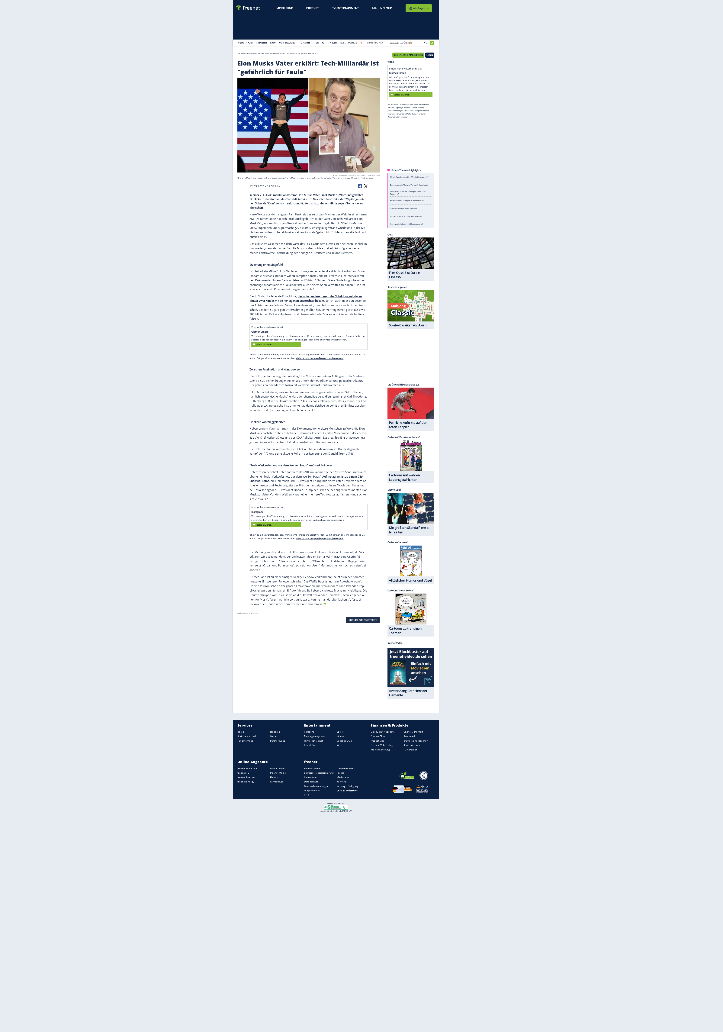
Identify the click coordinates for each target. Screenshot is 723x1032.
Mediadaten (343, 777)
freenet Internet (246, 777)
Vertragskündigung (347, 786)
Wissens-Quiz (344, 740)
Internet (312, 8)
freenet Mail (377, 740)
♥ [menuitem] (361, 42)
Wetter (274, 736)
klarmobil (275, 777)
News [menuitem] (241, 42)
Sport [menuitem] (249, 42)
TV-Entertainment (345, 8)
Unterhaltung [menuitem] (287, 42)
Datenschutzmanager (316, 786)
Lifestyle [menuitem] (305, 42)
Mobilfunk (284, 8)
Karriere (341, 781)
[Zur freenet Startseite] (248, 8)
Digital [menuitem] (320, 42)
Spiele (340, 731)
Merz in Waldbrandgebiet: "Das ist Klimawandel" (409, 177)
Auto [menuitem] (273, 42)
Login (429, 55)
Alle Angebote (421, 8)
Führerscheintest (313, 740)
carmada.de (277, 781)
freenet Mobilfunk (247, 768)
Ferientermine (245, 740)
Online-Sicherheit (413, 731)
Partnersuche (277, 740)
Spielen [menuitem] (333, 42)
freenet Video (277, 768)
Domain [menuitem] (352, 42)
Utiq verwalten (312, 790)
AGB (306, 795)
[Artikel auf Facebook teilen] (360, 186)
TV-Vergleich (410, 749)
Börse (240, 731)
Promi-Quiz (310, 745)
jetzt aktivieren (264, 344)
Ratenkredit (409, 736)
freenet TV (243, 772)
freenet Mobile (278, 772)
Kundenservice (312, 768)
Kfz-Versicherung (380, 749)
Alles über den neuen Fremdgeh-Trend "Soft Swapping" (408, 192)
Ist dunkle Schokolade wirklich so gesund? (406, 224)
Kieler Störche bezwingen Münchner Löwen (407, 200)
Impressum (310, 777)
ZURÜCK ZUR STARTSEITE (363, 620)
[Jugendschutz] (336, 806)
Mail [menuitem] (343, 42)
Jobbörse (275, 731)
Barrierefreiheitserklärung (319, 772)
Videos (340, 736)
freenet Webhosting (382, 745)
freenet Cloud (378, 736)
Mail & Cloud (382, 8)
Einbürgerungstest (314, 736)
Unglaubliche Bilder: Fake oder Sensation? (406, 216)
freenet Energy (245, 781)
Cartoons (309, 731)
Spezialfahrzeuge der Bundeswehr (404, 208)
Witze (340, 745)
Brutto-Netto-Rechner (415, 740)
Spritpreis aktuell (246, 736)
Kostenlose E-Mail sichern (408, 55)
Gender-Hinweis (346, 768)
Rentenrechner (411, 745)
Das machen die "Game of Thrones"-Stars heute (409, 185)
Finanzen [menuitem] (261, 42)
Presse (341, 772)
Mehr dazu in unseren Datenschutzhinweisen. (319, 358)
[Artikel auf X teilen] (366, 186)
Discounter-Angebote (383, 731)
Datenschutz (311, 781)
